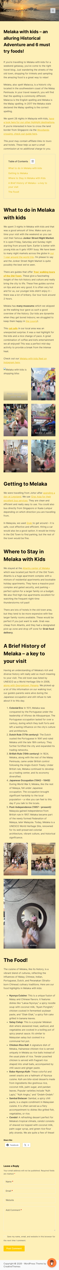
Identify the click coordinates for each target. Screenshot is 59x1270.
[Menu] (52, 10)
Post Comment (14, 1248)
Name (9, 1181)
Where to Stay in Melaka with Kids (27, 178)
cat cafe (13, 328)
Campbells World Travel (19, 10)
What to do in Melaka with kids (25, 168)
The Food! (13, 191)
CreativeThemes (12, 1266)
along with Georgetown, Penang (21, 685)
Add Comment (14, 1210)
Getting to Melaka (18, 173)
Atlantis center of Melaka (36, 568)
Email (9, 1190)
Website (10, 1200)
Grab (30, 523)
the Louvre (31, 321)
